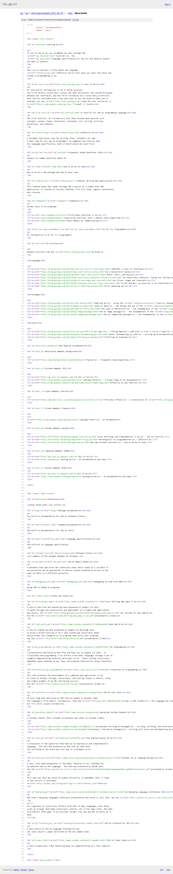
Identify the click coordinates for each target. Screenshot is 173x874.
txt (161, 869)
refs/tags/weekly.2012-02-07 (47, 13)
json (168, 869)
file (76, 20)
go (21, 13)
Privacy (24, 869)
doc (70, 13)
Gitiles (16, 869)
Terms (31, 869)
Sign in (167, 4)
